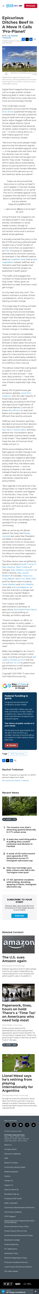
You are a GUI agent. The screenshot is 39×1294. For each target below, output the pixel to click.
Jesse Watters (9, 584)
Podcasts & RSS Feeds (13, 1199)
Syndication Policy (11, 1253)
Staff (6, 1158)
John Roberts (27, 584)
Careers (7, 1176)
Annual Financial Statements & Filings (18, 1235)
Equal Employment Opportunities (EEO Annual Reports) (19, 1221)
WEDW (17, 1137)
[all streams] (36, 1291)
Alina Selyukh (7, 966)
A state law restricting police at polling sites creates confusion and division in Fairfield (21, 843)
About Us (7, 1145)
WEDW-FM (8, 1139)
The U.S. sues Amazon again (14, 959)
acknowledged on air (22, 587)
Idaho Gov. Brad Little (25, 578)
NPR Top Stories (18, 754)
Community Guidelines (13, 1212)
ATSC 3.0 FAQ (22, 1141)
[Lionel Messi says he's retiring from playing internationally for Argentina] (18, 1063)
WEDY (23, 1137)
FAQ (7, 251)
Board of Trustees (11, 1163)
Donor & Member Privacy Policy (16, 1226)
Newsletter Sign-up (11, 1194)
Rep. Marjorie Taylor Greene (15, 567)
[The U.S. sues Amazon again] (18, 944)
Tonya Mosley (7, 1025)
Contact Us (8, 1181)
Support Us (8, 1185)
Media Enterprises (11, 1172)
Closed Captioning (11, 1244)
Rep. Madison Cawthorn (22, 570)
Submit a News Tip (11, 1190)
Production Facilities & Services (16, 1262)
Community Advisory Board (14, 1167)
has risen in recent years (14, 430)
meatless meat (18, 259)
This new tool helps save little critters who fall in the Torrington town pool (20, 870)
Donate (31, 6)
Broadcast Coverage (12, 1240)
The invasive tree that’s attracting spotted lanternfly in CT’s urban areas (21, 829)
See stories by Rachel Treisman (15, 781)
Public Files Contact (10, 1141)
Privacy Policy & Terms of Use (15, 1231)
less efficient (14, 410)
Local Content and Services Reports (18, 1267)
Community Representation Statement (19, 1207)
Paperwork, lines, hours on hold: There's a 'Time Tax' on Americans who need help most (19, 1012)
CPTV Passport (10, 1216)
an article (9, 112)
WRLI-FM (26, 1139)
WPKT (20, 1139)
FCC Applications (10, 1249)
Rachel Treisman (10, 37)
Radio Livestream (11, 1203)
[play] (3, 1291)
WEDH (6, 1137)
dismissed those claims (25, 609)
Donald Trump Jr (27, 564)
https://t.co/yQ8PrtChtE (19, 204)
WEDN (12, 1137)
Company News (10, 1149)
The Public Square (11, 1271)
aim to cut (15, 663)
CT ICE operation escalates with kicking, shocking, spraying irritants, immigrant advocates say (21, 883)
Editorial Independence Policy (15, 1258)
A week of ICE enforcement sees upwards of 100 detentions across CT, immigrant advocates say (20, 857)
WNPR (15, 1139)
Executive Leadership (12, 1154)
